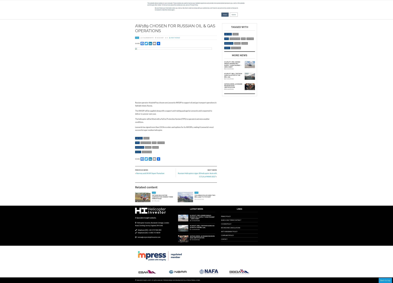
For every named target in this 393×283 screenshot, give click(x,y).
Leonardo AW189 (146, 152)
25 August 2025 (200, 199)
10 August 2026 (195, 239)
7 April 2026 (156, 200)
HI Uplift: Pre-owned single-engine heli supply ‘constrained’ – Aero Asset (232, 64)
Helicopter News (146, 142)
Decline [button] (234, 14)
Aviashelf (148, 147)
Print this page (175, 37)
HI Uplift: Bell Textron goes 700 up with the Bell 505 (233, 75)
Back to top (385, 280)
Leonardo (155, 147)
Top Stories (161, 142)
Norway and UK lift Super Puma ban (150, 173)
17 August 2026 (195, 229)
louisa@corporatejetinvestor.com (149, 237)
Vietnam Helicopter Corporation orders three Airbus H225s (162, 197)
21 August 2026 (195, 220)
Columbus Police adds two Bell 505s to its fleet (205, 196)
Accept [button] (225, 14)
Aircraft (146, 138)
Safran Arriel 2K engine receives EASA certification (233, 85)
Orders (154, 142)
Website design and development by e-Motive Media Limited (181, 280)
